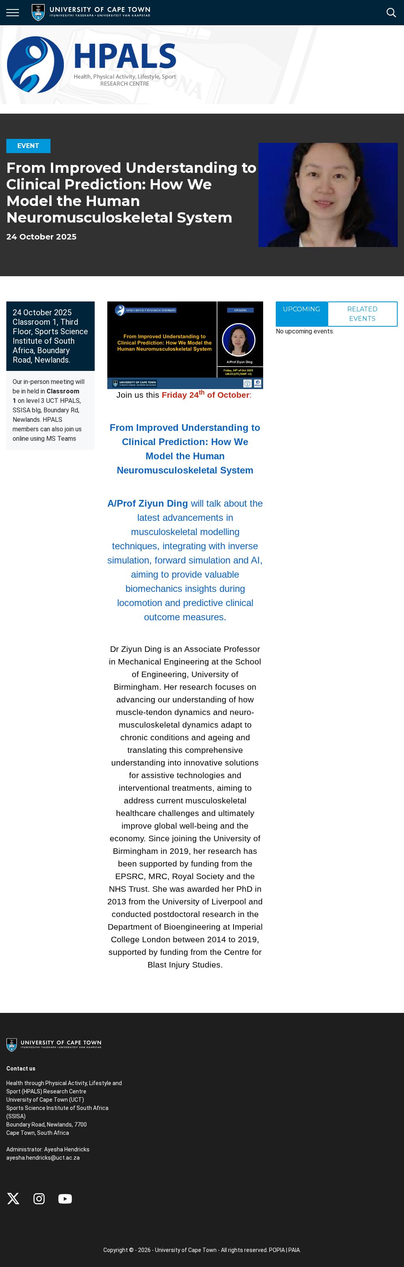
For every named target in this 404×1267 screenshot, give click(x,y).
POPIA (277, 1250)
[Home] (53, 1044)
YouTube (65, 1198)
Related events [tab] (362, 313)
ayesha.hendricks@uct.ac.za (43, 1158)
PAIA (294, 1250)
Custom (39, 1198)
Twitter (13, 1198)
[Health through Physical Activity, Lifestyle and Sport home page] (95, 64)
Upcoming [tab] (301, 309)
